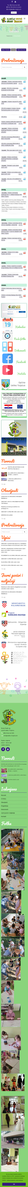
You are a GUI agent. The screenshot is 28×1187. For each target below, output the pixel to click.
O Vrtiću (3, 799)
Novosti (3, 795)
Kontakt (3, 816)
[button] (15, 1180)
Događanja (4, 806)
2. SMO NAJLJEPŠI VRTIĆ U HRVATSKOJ (17, 775)
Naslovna (9, 36)
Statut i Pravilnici (6, 49)
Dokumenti (4, 809)
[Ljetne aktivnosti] (10, 1062)
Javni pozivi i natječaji (8, 813)
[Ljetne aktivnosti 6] (11, 901)
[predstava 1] (12, 1122)
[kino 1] (12, 1139)
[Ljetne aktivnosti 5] (12, 946)
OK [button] (14, 1184)
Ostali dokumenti (21, 49)
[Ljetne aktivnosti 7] (12, 925)
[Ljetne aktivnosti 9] (12, 860)
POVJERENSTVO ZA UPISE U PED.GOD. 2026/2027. (14, 555)
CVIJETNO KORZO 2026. (13, 779)
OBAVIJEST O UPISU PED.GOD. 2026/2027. (12, 558)
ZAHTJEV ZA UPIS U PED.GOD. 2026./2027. (12, 565)
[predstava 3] (12, 1082)
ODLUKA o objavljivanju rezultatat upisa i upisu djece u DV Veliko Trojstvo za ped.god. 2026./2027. (13, 550)
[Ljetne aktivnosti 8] (12, 879)
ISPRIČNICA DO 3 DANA (7, 515)
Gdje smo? (14, 12)
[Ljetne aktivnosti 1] (11, 1038)
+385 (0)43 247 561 (14, 5)
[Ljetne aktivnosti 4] (11, 968)
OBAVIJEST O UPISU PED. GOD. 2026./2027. (12, 511)
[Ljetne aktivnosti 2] (10, 1015)
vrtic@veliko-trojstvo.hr (14, 9)
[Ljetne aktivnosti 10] (12, 840)
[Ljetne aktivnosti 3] (7, 992)
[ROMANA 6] (10, 1160)
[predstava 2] (12, 1104)
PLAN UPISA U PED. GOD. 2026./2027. (10, 562)
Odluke (13, 49)
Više (2, 484)
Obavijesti (4, 802)
